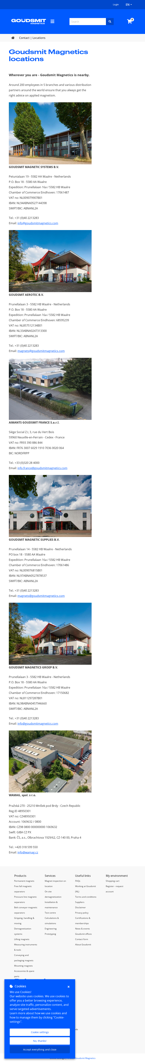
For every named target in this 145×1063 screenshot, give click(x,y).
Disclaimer (80, 907)
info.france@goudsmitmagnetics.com (42, 468)
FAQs (77, 880)
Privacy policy (81, 912)
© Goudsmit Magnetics (81, 1058)
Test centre (50, 912)
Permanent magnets (24, 880)
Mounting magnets (23, 965)
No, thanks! (40, 1041)
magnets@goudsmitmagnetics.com (41, 351)
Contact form (81, 939)
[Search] (110, 21)
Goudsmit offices (83, 933)
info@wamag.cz (28, 852)
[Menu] (52, 21)
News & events (82, 928)
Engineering (51, 928)
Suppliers (79, 902)
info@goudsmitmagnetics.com (38, 223)
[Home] (28, 21)
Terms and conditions (85, 896)
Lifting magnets (21, 939)
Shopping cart (112, 880)
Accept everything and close (39, 1049)
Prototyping (50, 933)
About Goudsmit (83, 944)
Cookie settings (40, 1032)
